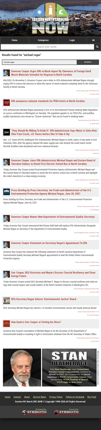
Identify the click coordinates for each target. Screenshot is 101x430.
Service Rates (39, 397)
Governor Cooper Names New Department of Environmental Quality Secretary (53, 216)
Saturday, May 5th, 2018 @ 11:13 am (91, 311)
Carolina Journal (95, 123)
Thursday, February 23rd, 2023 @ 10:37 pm (89, 150)
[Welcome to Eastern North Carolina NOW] (50, 18)
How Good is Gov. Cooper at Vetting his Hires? (36, 322)
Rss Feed (91, 397)
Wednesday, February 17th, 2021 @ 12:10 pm (89, 232)
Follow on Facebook (75, 397)
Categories (43, 40)
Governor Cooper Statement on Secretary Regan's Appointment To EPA (49, 243)
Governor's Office (95, 94)
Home (14, 40)
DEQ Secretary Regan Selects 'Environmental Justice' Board (43, 299)
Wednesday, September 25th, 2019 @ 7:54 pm (89, 288)
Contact (17, 397)
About (27, 397)
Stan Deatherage (95, 209)
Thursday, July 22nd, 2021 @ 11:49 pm (90, 206)
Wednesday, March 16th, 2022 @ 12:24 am (89, 180)
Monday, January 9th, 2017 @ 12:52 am (90, 338)
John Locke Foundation (94, 315)
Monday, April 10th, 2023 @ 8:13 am (91, 120)
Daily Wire (96, 153)
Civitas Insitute (95, 341)
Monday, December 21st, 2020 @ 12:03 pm (89, 262)
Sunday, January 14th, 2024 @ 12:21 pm (90, 90)
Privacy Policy (56, 397)
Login (72, 40)
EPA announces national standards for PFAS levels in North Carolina (48, 101)
